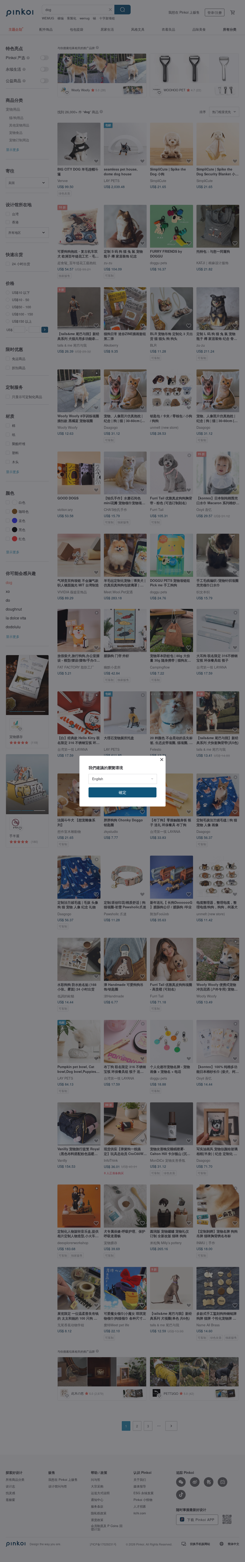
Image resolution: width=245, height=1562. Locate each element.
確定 (122, 792)
